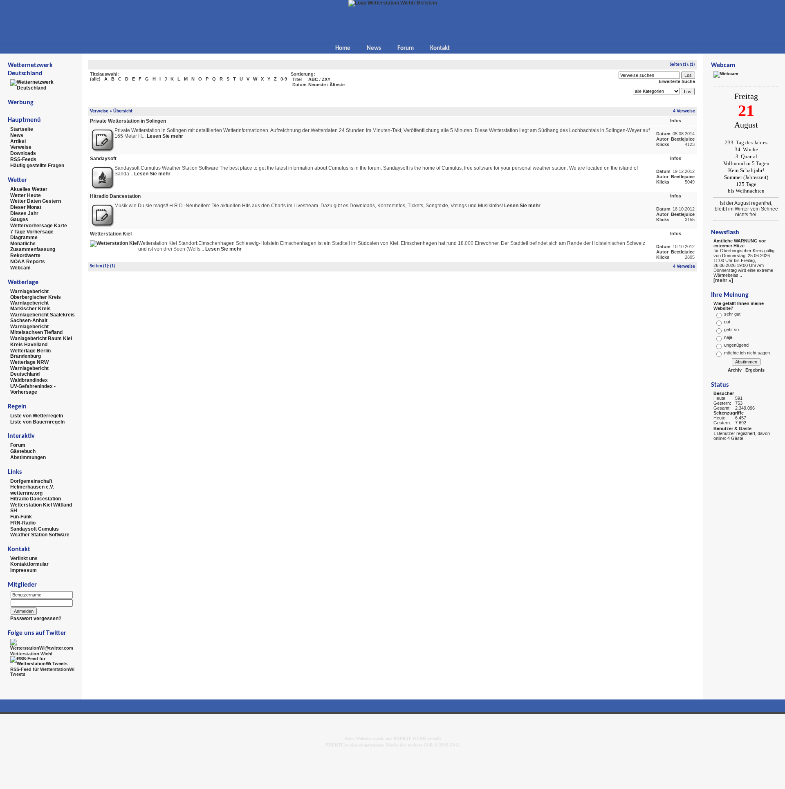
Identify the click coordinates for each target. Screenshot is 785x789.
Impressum (23, 570)
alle (95, 78)
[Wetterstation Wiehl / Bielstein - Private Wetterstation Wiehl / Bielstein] (392, 3)
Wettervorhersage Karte (38, 226)
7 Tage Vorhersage (32, 231)
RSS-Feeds (23, 159)
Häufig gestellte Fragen (37, 165)
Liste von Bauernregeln (37, 421)
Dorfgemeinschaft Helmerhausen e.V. (32, 484)
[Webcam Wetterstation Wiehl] (725, 74)
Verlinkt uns (24, 558)
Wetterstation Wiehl (31, 653)
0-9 (283, 78)
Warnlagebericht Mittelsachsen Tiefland (36, 329)
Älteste (337, 84)
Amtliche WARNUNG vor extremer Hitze (739, 243)
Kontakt (440, 48)
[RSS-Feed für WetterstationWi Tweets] (43, 660)
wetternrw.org (26, 492)
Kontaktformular (29, 564)
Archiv (735, 370)
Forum (405, 48)
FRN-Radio (23, 523)
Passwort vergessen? (35, 618)
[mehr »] (723, 280)
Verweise (20, 147)
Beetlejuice (683, 139)
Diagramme (24, 237)
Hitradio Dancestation (35, 499)
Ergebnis (755, 370)
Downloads (23, 153)
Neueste (317, 84)
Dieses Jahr (24, 213)
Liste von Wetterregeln (36, 416)
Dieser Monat (25, 207)
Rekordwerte (25, 255)
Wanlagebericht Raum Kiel (41, 338)
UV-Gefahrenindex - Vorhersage (33, 389)
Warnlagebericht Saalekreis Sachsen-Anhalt (42, 317)
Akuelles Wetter (28, 189)
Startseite (21, 129)
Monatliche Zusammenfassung (32, 246)
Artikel (18, 141)
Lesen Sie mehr (165, 136)
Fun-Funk (21, 517)
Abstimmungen (28, 457)
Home (342, 48)
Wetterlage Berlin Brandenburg (30, 353)
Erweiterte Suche (677, 81)
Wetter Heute (25, 195)
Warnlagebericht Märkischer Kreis (30, 306)
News (374, 48)
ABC (313, 79)
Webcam (20, 268)
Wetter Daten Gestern (35, 201)
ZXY (326, 79)
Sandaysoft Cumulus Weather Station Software (40, 532)
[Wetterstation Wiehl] (43, 644)
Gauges (19, 219)
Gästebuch (23, 451)
